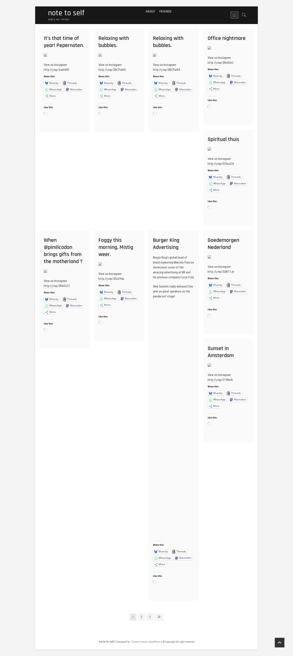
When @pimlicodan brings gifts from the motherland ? (63, 251)
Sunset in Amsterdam (221, 352)
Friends (165, 11)
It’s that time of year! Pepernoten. (64, 42)
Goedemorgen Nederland (223, 244)
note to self (66, 13)
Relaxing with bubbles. (113, 42)
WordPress (155, 641)
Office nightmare (227, 38)
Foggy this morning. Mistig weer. (115, 247)
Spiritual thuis (223, 139)
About (150, 11)
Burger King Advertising (166, 244)
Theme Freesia (139, 641)
